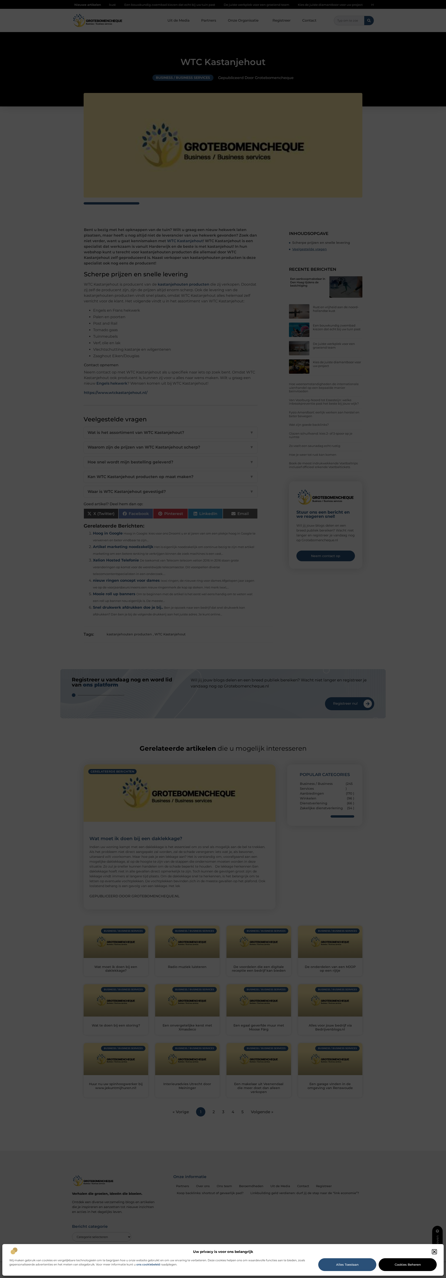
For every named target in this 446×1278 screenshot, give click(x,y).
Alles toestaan (347, 1264)
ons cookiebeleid (148, 1264)
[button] (434, 1251)
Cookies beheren (408, 1264)
